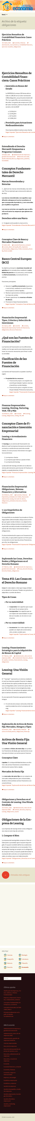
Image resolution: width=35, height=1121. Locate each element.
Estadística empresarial (10, 1080)
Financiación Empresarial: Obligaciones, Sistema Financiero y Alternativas (14, 489)
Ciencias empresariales (10, 1043)
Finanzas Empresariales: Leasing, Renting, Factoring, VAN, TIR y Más (15, 408)
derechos (22, 809)
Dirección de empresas (10, 1046)
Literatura (25, 959)
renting (17, 415)
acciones (5, 247)
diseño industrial (6, 158)
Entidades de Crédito (15, 497)
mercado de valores (19, 499)
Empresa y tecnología (10, 1077)
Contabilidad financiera (25, 45)
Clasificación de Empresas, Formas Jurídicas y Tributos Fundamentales (12, 993)
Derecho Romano (27, 569)
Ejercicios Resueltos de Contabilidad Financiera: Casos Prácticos (17, 37)
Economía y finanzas (19, 43)
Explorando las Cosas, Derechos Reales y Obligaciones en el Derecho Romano (17, 561)
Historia (9, 963)
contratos (11, 660)
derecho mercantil (24, 156)
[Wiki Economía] (17, 6)
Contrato (16, 809)
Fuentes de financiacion (22, 328)
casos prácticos (14, 45)
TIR (20, 415)
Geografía (10, 959)
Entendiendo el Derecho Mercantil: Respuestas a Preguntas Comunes (13, 149)
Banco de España (14, 247)
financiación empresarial (8, 328)
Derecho (10, 967)
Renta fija (26, 731)
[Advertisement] (12, 61)
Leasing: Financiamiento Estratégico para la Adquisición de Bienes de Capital (17, 650)
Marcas (14, 158)
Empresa (28, 809)
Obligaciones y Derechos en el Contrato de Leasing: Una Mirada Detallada (17, 802)
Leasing (4, 415)
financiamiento (18, 660)
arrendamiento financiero (21, 658)
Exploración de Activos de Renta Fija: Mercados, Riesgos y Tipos (17, 725)
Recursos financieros (16, 330)
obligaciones (17, 47)
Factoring (27, 413)
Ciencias (9, 955)
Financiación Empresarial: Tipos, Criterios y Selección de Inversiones (16, 320)
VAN (23, 415)
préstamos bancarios (16, 501)
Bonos (14, 731)
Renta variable (8, 251)
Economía (17, 326)
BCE (20, 247)
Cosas (20, 569)
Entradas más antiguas (17, 875)
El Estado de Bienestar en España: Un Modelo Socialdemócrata (12, 1014)
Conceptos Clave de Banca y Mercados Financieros (15, 240)
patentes (26, 158)
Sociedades (5, 160)
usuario (17, 811)
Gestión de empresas (10, 1086)
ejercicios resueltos (7, 47)
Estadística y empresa (10, 1083)
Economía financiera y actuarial (22, 245)
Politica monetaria (23, 249)
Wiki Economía (7, 1117)
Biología (24, 955)
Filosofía (24, 963)
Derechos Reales (6, 571)
